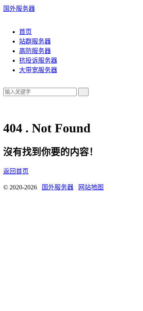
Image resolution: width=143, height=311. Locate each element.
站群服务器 (35, 41)
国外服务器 (19, 8)
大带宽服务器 (38, 70)
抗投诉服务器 (38, 60)
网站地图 (91, 187)
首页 (25, 31)
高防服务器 (35, 50)
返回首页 (16, 171)
